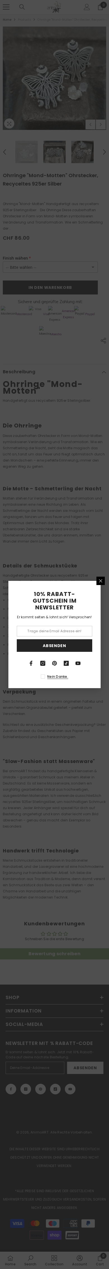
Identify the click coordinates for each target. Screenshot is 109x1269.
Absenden (54, 645)
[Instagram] (43, 663)
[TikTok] (66, 663)
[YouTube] (78, 663)
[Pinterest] (54, 663)
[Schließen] (100, 581)
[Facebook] (31, 663)
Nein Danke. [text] (57, 676)
